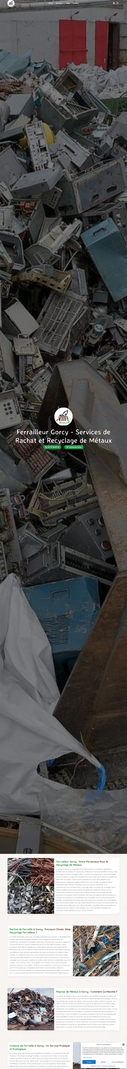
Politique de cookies (95, 1066)
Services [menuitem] (59, 3)
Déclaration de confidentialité (108, 1066)
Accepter (89, 1062)
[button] (123, 1044)
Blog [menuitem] (68, 3)
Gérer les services (87, 1057)
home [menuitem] (50, 3)
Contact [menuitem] (76, 3)
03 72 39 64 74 (53, 447)
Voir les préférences (117, 1062)
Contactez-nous (75, 447)
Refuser (103, 1062)
